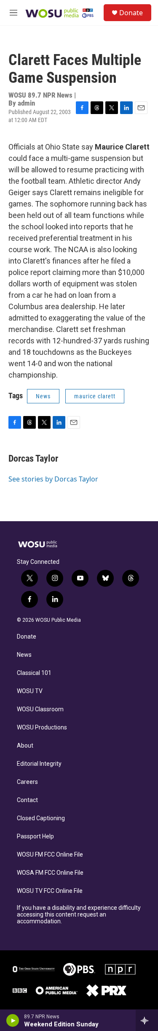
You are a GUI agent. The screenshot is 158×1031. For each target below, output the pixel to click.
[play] (13, 1020)
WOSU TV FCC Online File (50, 891)
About (25, 746)
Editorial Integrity (39, 764)
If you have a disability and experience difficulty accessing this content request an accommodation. (79, 915)
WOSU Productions (42, 727)
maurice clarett (94, 396)
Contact (27, 800)
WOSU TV (30, 691)
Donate (131, 12)
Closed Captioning (41, 818)
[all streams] (147, 1020)
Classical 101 (34, 673)
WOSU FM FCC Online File (50, 854)
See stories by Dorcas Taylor (53, 479)
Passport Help (35, 836)
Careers (27, 782)
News (43, 396)
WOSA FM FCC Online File (50, 873)
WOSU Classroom (40, 709)
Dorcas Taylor (33, 458)
